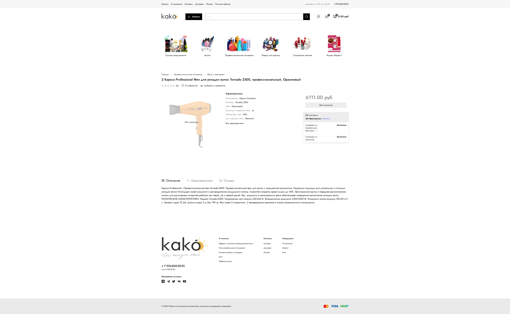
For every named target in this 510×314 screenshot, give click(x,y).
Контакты (189, 4)
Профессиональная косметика (239, 55)
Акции (207, 55)
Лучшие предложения (175, 55)
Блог (221, 256)
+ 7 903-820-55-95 (173, 266)
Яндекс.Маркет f (334, 55)
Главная (165, 74)
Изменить (326, 118)
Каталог (165, 4)
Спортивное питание (302, 55)
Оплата (209, 4)
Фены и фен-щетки (215, 74)
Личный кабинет (222, 4)
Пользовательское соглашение (232, 248)
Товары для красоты (271, 55)
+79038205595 (341, 4)
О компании (176, 4)
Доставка (199, 4)
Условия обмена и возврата (230, 252)
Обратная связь (225, 261)
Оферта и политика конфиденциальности (236, 243)
